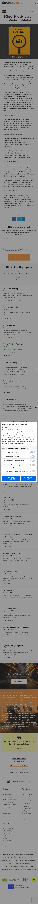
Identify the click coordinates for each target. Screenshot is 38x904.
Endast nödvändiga (11, 478)
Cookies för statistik (12, 456)
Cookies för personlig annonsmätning (11, 466)
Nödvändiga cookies (12, 452)
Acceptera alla (28, 478)
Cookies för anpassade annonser (16, 471)
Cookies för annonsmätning (14, 460)
